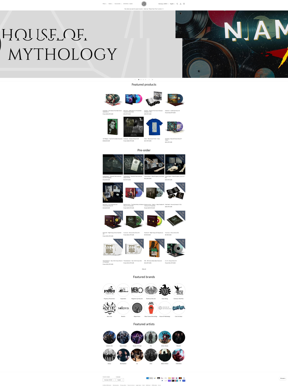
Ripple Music (137, 316)
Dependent (123, 298)
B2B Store (148, 385)
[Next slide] (149, 79)
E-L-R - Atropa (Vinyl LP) (171, 260)
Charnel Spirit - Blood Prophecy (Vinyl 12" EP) (175, 177)
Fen (151, 346)
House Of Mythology (164, 316)
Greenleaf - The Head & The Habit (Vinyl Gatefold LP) (112, 111)
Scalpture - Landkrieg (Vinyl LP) (172, 110)
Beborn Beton (164, 363)
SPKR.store (108, 385)
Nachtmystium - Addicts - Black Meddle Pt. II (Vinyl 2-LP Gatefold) (154, 205)
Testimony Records (151, 298)
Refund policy (116, 385)
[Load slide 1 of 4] (139, 79)
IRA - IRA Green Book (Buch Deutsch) (153, 260)
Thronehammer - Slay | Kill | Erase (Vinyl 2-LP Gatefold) (113, 261)
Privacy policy (123, 385)
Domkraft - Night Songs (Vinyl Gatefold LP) (112, 233)
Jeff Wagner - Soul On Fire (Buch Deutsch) (112, 138)
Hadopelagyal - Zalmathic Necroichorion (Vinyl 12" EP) (133, 177)
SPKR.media (154, 385)
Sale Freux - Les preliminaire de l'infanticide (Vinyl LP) (110, 205)
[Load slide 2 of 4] (141, 79)
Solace (109, 363)
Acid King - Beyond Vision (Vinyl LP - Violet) (173, 139)
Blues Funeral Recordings (151, 316)
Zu (137, 363)
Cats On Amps (178, 316)
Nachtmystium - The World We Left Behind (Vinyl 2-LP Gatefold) (134, 205)
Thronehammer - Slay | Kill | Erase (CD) (133, 260)
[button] (105, 3)
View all (144, 269)
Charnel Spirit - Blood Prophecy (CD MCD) (154, 176)
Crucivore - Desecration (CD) (172, 232)
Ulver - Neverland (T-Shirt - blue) (152, 138)
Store (143, 385)
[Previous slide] (135, 79)
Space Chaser (123, 346)
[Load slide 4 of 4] (145, 79)
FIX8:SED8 (178, 363)
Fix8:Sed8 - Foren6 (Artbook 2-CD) (173, 204)
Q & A (159, 385)
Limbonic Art (109, 346)
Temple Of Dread (137, 346)
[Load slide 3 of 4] (143, 79)
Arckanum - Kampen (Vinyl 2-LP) (131, 138)
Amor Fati (109, 316)
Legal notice (138, 385)
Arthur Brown (164, 346)
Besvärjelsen (123, 363)
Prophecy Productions (109, 298)
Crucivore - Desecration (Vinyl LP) (131, 232)
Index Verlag (165, 298)
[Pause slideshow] (153, 79)
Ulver (151, 363)
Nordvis (123, 316)
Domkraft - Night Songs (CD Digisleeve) (153, 232)
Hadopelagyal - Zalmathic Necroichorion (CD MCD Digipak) (112, 177)
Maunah (179, 346)
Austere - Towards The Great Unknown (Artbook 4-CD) (153, 111)
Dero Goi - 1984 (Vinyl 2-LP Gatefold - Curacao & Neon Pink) (133, 111)
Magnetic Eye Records (137, 298)
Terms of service (131, 385)
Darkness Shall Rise (178, 298)
